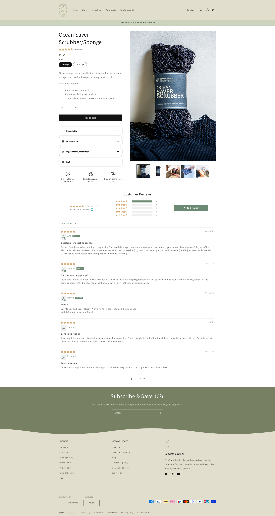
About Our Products (121, 452)
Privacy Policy (65, 467)
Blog (114, 457)
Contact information (143, 513)
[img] (68, 231)
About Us (116, 447)
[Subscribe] (160, 413)
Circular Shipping (119, 462)
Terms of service (112, 513)
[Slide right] (213, 171)
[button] (85, 10)
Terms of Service (66, 473)
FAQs (61, 478)
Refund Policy (65, 462)
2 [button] (136, 378)
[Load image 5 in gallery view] (202, 171)
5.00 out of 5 (91, 206)
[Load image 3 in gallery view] (173, 171)
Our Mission (117, 473)
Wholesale (63, 452)
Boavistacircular (71, 513)
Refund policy (85, 513)
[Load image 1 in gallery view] (143, 171)
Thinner (80, 64)
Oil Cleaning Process (121, 467)
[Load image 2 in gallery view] (158, 171)
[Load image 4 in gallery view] (187, 171)
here (81, 83)
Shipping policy (127, 513)
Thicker (65, 64)
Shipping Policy (66, 457)
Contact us (64, 447)
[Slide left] (133, 171)
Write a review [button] (191, 207)
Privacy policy (98, 513)
